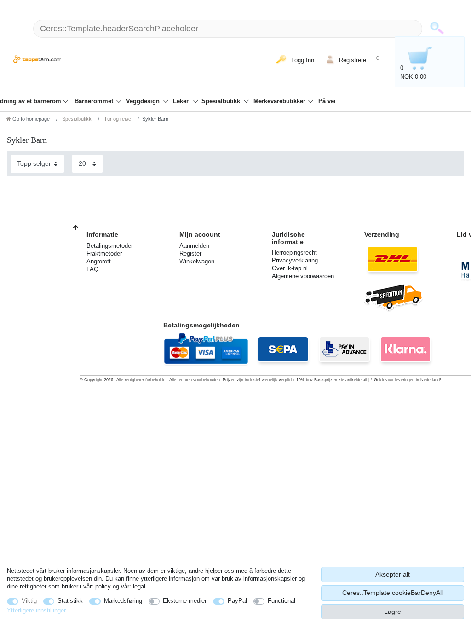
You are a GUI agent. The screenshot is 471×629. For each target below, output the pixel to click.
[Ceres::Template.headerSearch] (437, 29)
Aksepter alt (392, 574)
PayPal (237, 600)
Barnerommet (95, 101)
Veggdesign (143, 101)
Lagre (392, 611)
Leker (181, 101)
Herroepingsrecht (294, 252)
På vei (327, 101)
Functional (281, 600)
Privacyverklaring (295, 260)
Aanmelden (194, 245)
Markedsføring (123, 600)
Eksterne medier (185, 600)
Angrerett (98, 261)
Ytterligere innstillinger (36, 610)
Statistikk (70, 600)
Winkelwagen (196, 261)
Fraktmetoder (104, 253)
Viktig (29, 600)
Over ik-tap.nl (290, 268)
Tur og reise (117, 119)
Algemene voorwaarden (303, 276)
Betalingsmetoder (109, 245)
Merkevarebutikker (280, 101)
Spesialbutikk (221, 101)
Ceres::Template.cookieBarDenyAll (392, 592)
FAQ (92, 269)
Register (190, 253)
